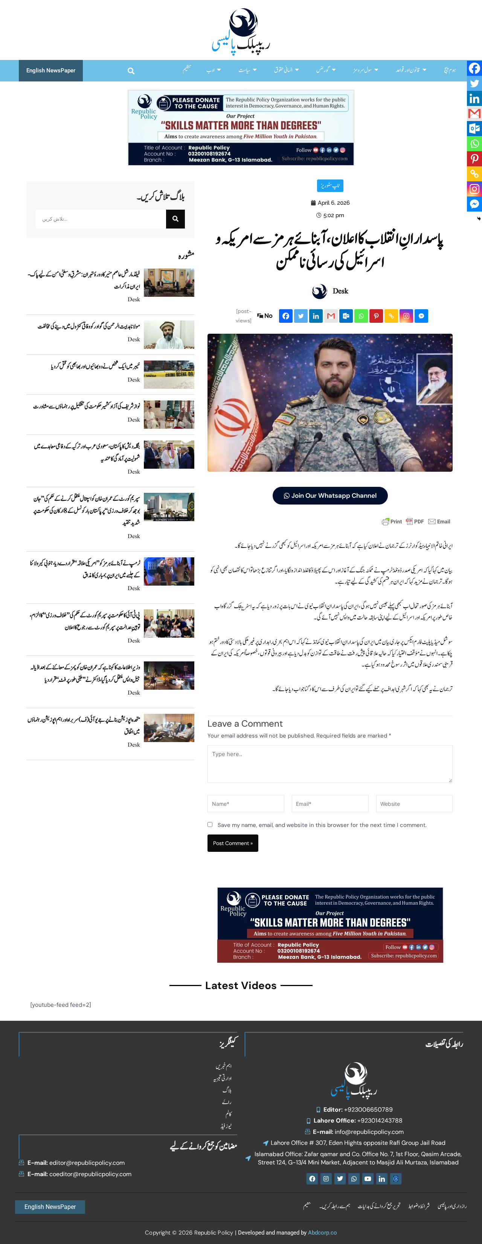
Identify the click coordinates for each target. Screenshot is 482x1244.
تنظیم (187, 70)
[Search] (175, 219)
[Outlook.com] (346, 316)
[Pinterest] (376, 316)
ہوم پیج (450, 70)
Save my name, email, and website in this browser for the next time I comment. (322, 825)
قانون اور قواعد (408, 70)
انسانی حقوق (283, 70)
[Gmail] (331, 316)
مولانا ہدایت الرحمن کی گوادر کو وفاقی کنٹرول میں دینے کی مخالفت (89, 326)
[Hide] (479, 219)
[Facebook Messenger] (421, 316)
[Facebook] (286, 316)
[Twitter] (301, 316)
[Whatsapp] (361, 316)
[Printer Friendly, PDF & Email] (416, 521)
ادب (210, 70)
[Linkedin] (316, 316)
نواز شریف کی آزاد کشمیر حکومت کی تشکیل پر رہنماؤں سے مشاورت (86, 406)
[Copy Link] (391, 316)
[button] (131, 70)
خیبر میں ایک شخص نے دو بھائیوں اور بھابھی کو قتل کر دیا (95, 366)
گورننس (322, 70)
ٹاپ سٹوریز (330, 185)
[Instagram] (406, 316)
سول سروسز (362, 70)
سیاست (244, 70)
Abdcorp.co (322, 1232)
